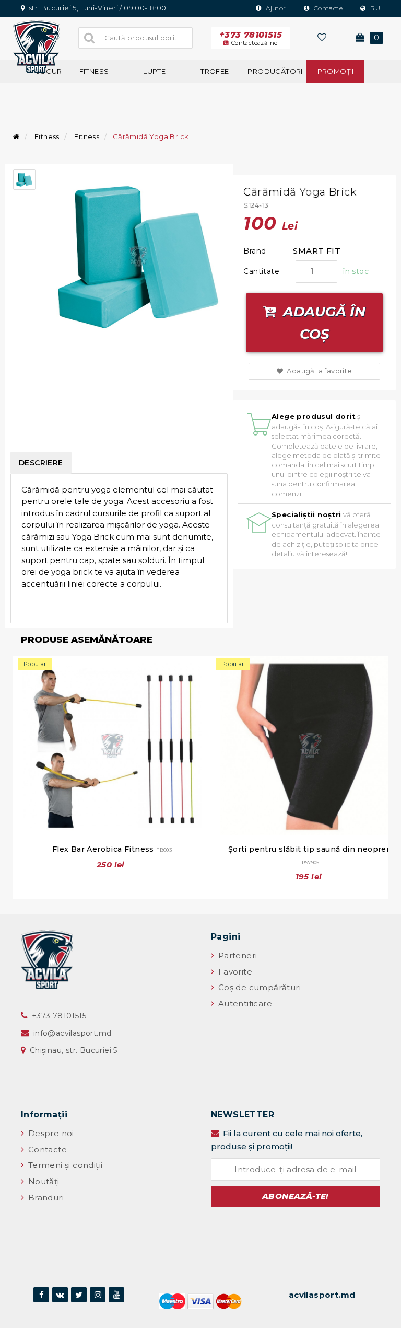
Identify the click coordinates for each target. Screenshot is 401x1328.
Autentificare (244, 1004)
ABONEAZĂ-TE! (295, 1196)
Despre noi (50, 1133)
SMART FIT (316, 251)
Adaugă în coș (322, 322)
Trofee (214, 71)
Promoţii (335, 71)
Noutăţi (42, 1181)
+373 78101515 (250, 38)
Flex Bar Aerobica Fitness (112, 849)
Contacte (327, 8)
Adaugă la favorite (318, 371)
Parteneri (236, 955)
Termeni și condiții (64, 1165)
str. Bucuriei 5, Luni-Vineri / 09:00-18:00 (96, 8)
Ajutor (275, 8)
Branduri (45, 1198)
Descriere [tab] (41, 462)
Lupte (154, 71)
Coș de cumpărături (258, 987)
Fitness (94, 71)
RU (374, 8)
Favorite (234, 972)
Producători (274, 71)
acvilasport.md (322, 1295)
